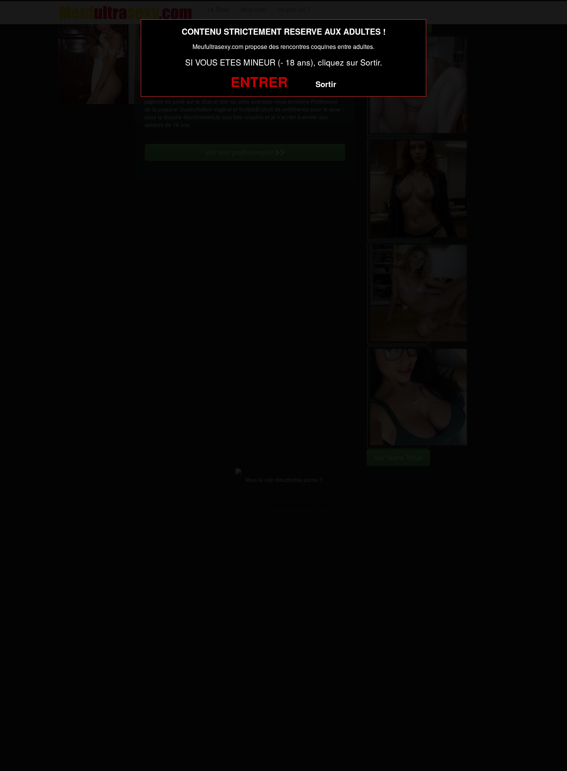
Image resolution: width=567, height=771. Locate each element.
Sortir (326, 83)
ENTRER (259, 81)
